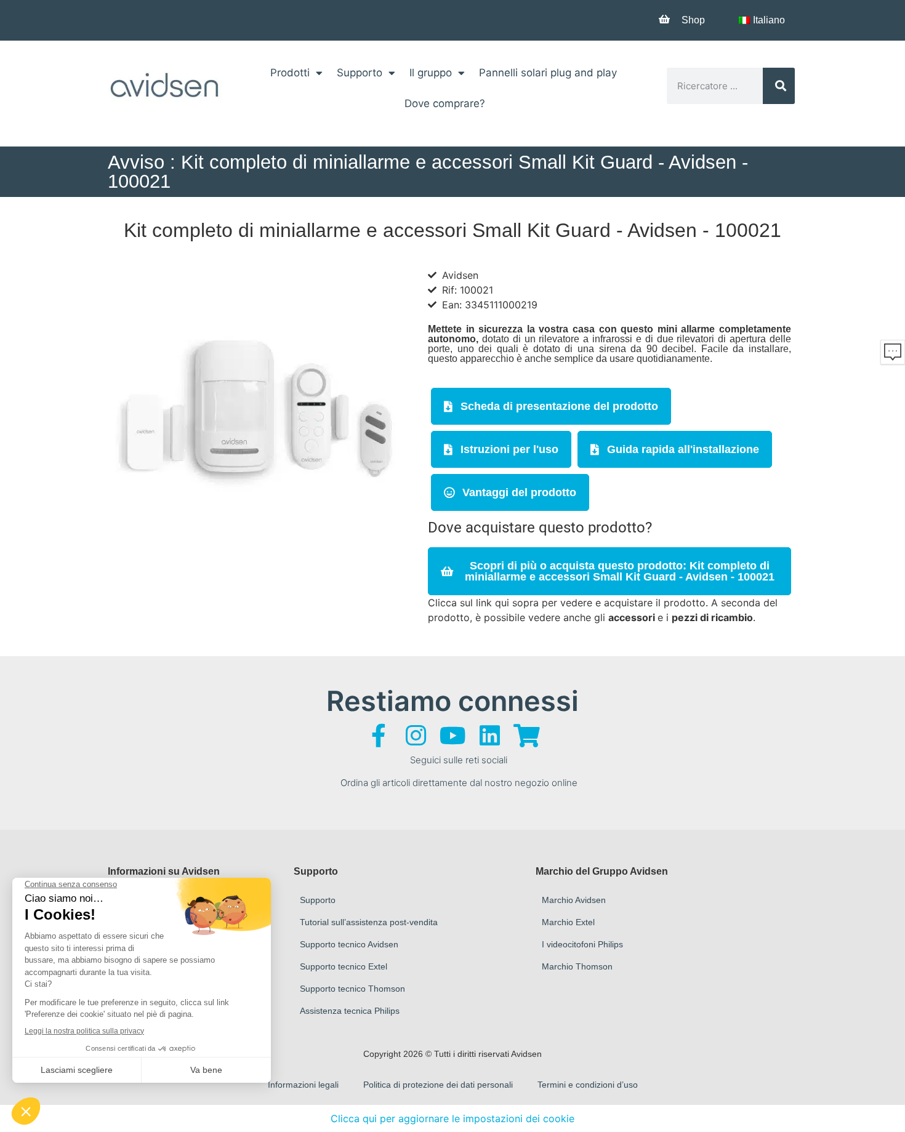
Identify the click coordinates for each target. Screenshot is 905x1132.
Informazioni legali (303, 1085)
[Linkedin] (489, 735)
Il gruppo (430, 72)
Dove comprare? (444, 103)
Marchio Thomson (577, 966)
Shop (693, 20)
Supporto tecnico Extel (343, 966)
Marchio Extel (568, 922)
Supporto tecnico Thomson (352, 989)
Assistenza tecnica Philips (350, 1011)
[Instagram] (415, 735)
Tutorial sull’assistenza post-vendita (369, 922)
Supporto (359, 72)
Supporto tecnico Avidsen (349, 944)
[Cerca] (779, 86)
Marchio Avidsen (574, 900)
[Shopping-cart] (526, 735)
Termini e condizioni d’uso (587, 1085)
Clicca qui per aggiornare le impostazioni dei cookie (452, 1118)
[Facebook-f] (378, 735)
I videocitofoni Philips (582, 944)
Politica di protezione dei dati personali (438, 1085)
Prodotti (290, 72)
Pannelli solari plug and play (548, 72)
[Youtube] (452, 735)
